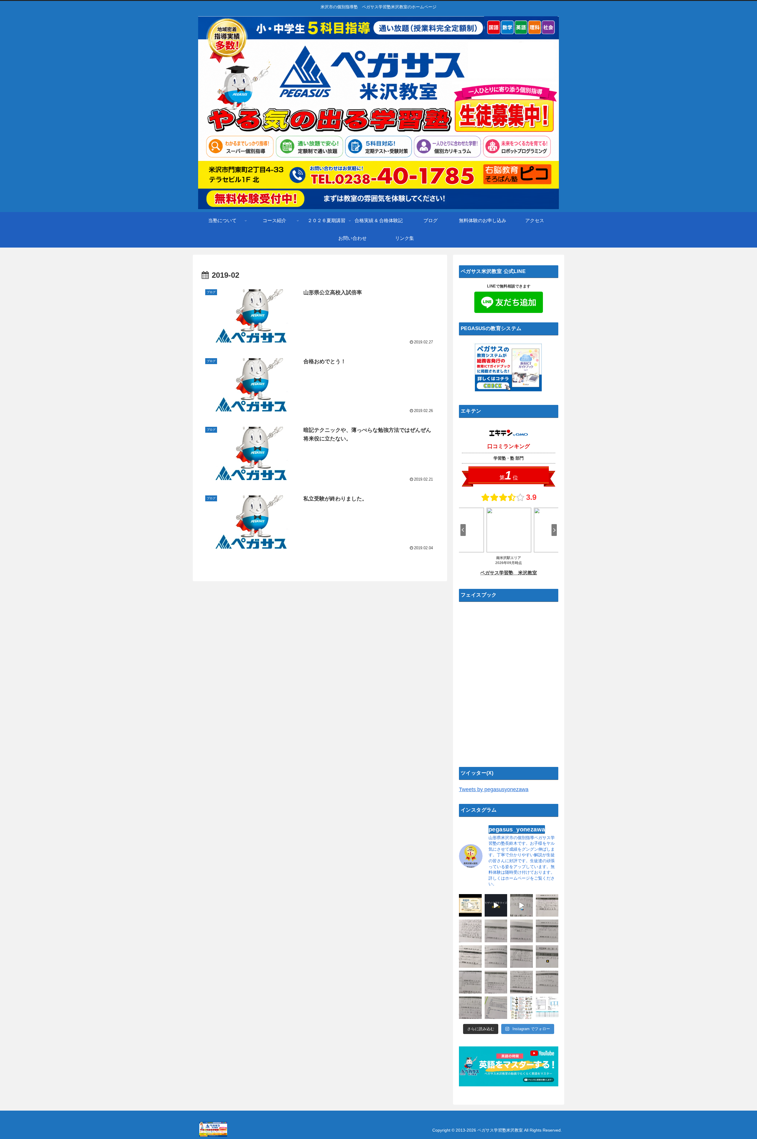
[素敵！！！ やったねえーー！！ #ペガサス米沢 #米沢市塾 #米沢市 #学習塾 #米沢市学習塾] (547, 956)
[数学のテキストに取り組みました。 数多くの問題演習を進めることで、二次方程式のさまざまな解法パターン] (547, 931)
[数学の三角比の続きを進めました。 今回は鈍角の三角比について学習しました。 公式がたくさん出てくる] (521, 956)
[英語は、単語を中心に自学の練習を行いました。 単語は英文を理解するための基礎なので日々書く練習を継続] (521, 931)
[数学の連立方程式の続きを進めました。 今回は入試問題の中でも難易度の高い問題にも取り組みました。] (521, 982)
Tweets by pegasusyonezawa (493, 789)
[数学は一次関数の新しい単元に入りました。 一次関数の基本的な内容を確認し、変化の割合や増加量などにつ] (496, 956)
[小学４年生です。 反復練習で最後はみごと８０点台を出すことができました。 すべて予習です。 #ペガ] (547, 1007)
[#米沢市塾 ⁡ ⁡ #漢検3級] (470, 905)
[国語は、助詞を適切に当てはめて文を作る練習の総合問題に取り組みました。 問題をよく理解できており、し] (470, 931)
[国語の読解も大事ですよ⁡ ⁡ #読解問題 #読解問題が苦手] (496, 1007)
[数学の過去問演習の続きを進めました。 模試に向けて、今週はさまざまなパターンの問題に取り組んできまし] (470, 956)
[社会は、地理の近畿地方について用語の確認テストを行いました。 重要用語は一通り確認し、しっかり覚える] (470, 982)
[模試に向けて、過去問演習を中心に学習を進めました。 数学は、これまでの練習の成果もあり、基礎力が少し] (496, 982)
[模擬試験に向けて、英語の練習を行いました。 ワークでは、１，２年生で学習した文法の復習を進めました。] (547, 982)
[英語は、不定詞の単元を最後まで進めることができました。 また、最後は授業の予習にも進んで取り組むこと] (547, 905)
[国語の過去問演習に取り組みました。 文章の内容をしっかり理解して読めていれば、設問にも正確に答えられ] (496, 931)
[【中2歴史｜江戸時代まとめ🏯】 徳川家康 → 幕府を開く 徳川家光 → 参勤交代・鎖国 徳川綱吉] (521, 1007)
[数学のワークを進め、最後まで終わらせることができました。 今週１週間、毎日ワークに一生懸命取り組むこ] (470, 1007)
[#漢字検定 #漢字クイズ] (496, 905)
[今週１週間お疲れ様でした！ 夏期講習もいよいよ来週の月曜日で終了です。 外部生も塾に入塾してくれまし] (521, 905)
